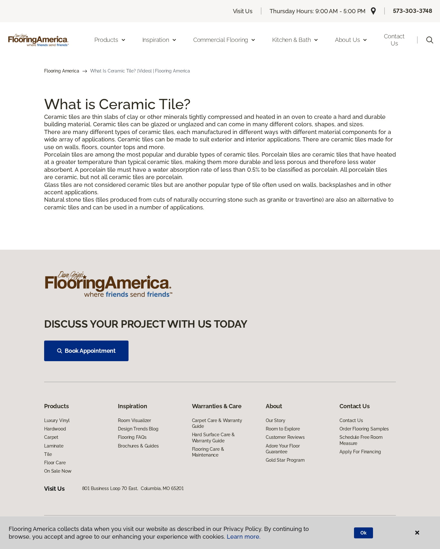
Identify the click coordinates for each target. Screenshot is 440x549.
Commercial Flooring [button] (220, 39)
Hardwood (55, 428)
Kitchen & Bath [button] (291, 39)
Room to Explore (283, 428)
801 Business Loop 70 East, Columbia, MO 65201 (133, 488)
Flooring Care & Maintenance (208, 452)
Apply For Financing (360, 451)
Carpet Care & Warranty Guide (217, 423)
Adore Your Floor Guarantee (283, 448)
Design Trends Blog (138, 428)
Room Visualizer (134, 420)
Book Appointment (90, 350)
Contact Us (394, 40)
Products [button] (106, 39)
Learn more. (244, 536)
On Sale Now (57, 471)
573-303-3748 (412, 10)
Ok (363, 532)
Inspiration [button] (155, 39)
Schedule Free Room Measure (361, 440)
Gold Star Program (285, 460)
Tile (48, 454)
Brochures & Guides (138, 445)
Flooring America (61, 70)
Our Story (275, 420)
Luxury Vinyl (57, 420)
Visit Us (243, 11)
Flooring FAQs (132, 437)
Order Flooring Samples (364, 428)
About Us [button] (347, 39)
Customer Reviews (285, 437)
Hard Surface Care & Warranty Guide (213, 437)
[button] (429, 40)
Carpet (51, 437)
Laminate (53, 445)
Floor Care (55, 462)
